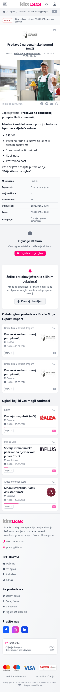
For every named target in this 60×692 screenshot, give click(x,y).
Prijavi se (8, 353)
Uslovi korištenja (45, 676)
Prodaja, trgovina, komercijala (39, 219)
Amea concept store (15, 481)
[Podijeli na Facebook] (41, 104)
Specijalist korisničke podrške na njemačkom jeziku (20, 452)
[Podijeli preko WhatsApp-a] (56, 104)
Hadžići (33, 56)
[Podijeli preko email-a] (51, 104)
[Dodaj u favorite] (54, 328)
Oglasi (12, 11)
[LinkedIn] (24, 629)
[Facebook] (6, 629)
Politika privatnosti (16, 676)
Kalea (7, 409)
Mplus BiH (10, 441)
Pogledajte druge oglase (31, 253)
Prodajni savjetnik (20, 416)
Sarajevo (11, 378)
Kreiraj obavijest (32, 301)
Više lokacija (12, 460)
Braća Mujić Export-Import (27, 53)
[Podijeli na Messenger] (46, 104)
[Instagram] (15, 629)
